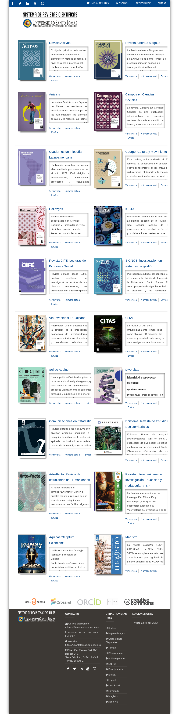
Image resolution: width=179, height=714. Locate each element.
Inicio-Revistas (99, 3)
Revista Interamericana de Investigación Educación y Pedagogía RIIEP (143, 480)
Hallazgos (56, 209)
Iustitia (112, 674)
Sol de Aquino (59, 369)
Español (123, 3)
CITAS (129, 318)
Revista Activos (59, 43)
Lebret (112, 663)
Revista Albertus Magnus (142, 43)
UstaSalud (114, 685)
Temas (112, 647)
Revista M (113, 690)
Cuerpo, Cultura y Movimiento (146, 151)
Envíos (54, 80)
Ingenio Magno (116, 633)
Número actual (72, 76)
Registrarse (143, 3)
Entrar (162, 3)
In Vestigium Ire (117, 658)
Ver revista (54, 76)
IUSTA (129, 209)
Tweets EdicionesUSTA (145, 622)
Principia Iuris (115, 669)
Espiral (112, 680)
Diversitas (132, 369)
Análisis (54, 94)
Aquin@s (113, 701)
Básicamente (115, 653)
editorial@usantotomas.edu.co (82, 627)
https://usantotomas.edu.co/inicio (83, 644)
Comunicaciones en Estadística (71, 421)
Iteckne (112, 628)
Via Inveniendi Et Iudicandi (67, 318)
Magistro (131, 537)
